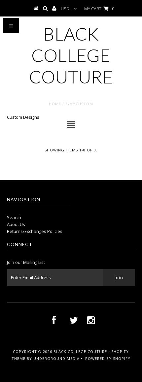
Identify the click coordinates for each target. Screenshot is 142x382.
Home (55, 103)
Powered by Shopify (107, 358)
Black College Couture (71, 55)
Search (14, 217)
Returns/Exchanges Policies (34, 231)
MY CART (99, 9)
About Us (16, 224)
